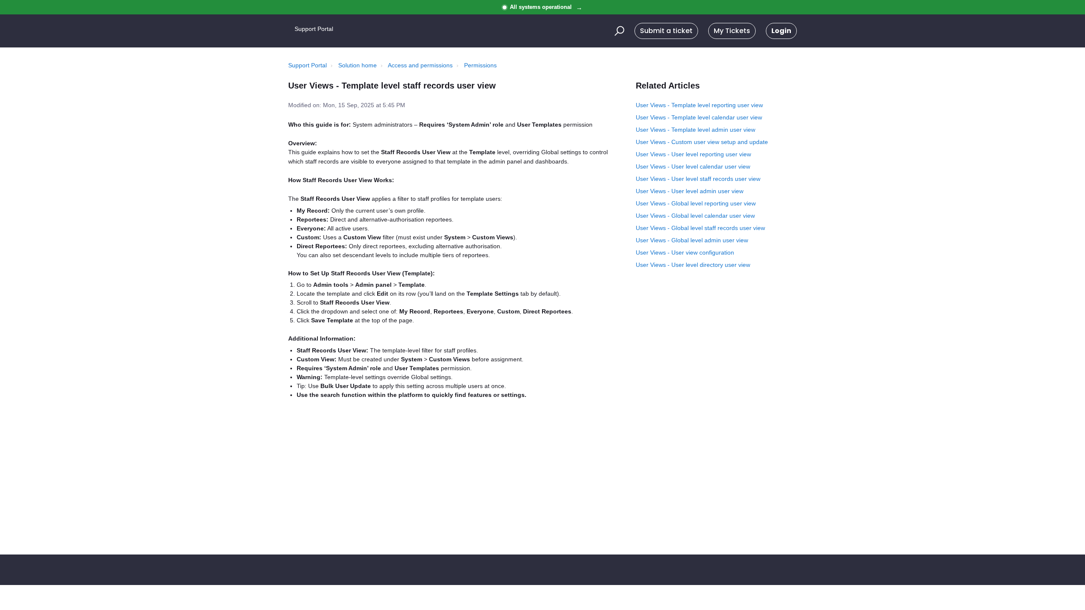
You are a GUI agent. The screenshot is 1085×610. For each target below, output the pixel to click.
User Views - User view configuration (685, 252)
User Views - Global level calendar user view (695, 215)
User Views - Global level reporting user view (696, 203)
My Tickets (732, 31)
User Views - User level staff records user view (698, 178)
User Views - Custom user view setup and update (702, 142)
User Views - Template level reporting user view (699, 105)
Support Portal (307, 65)
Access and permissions (420, 65)
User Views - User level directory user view (693, 264)
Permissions (480, 65)
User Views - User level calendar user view (693, 166)
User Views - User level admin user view (689, 191)
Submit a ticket (666, 31)
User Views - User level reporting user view (693, 154)
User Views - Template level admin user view (695, 129)
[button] (618, 30)
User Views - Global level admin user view (692, 240)
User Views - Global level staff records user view (700, 228)
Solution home (357, 65)
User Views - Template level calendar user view (699, 117)
